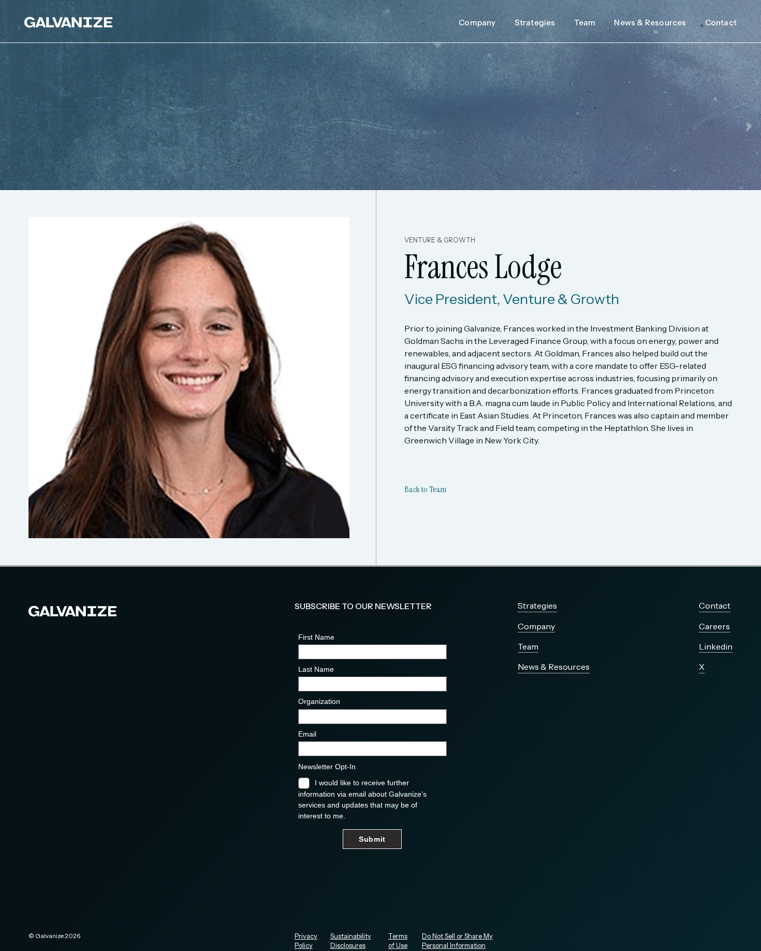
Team (585, 22)
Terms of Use (397, 940)
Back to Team (425, 489)
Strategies (535, 22)
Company (477, 22)
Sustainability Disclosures (350, 940)
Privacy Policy (306, 940)
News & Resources (650, 22)
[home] (68, 21)
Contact (721, 22)
